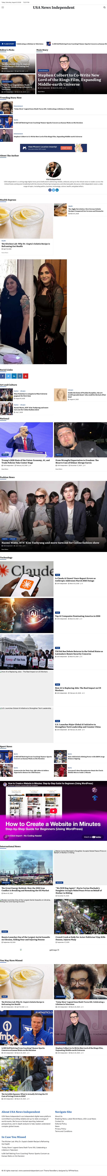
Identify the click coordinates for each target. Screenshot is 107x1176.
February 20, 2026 (75, 729)
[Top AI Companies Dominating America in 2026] (27, 615)
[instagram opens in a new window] (19, 376)
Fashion (16, 391)
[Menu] (3, 7)
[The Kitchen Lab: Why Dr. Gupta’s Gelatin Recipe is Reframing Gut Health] (6, 135)
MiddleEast (6, 882)
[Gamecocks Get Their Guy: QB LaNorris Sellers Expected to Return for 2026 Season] (6, 770)
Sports (16, 754)
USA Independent (8, 71)
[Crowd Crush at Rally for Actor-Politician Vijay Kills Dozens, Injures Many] (80, 916)
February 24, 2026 (21, 465)
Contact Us (59, 1121)
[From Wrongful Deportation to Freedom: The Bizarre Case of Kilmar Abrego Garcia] (80, 439)
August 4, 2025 (74, 399)
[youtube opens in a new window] (25, 376)
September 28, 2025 (9, 942)
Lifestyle (22, 391)
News (57, 1126)
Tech (57, 575)
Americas (59, 882)
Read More (45, 91)
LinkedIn (57, 190)
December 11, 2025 (76, 465)
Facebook (50, 190)
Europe (5, 931)
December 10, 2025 (63, 895)
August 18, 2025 (20, 398)
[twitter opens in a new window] (8, 376)
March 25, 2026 (21, 92)
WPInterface (73, 1171)
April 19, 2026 (20, 71)
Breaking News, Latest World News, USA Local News (75, 1119)
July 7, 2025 (19, 412)
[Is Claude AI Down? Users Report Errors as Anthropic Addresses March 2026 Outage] (27, 579)
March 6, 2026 (74, 213)
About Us (58, 1116)
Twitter (53, 190)
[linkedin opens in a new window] (14, 376)
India (58, 931)
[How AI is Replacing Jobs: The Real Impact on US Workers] (27, 688)
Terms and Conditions (63, 1131)
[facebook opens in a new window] (2, 376)
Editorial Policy (61, 1124)
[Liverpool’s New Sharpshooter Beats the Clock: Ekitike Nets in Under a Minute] (60, 770)
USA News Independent (54, 7)
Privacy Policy (60, 1129)
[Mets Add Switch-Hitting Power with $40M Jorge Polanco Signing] (60, 756)
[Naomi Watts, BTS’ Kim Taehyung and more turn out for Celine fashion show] (6, 408)
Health (5, 60)
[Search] (104, 7)
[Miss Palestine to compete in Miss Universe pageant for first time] (6, 394)
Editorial (16, 120)
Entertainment (7, 81)
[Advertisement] (53, 25)
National (5, 454)
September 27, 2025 (63, 942)
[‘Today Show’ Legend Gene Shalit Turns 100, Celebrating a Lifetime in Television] (80, 981)
